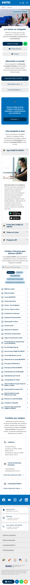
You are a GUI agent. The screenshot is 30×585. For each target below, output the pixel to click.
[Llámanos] (17, 582)
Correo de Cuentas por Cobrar (12, 475)
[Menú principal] (27, 3)
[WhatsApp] (21, 582)
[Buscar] (20, 3)
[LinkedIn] (26, 499)
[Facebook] (3, 499)
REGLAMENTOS (15, 275)
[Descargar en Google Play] (15, 213)
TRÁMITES (19, 272)
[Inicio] (6, 3)
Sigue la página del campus (11, 488)
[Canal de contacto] (23, 3)
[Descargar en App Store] (15, 218)
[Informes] (26, 582)
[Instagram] (15, 499)
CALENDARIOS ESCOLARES (15, 279)
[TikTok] (20, 499)
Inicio (3, 7)
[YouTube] (9, 499)
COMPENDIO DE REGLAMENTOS (15, 282)
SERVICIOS (11, 272)
